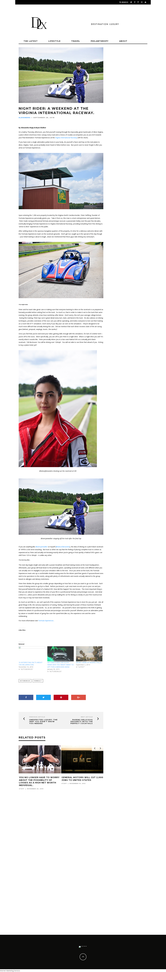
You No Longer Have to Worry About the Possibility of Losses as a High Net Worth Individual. (39, 781)
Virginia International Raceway (66, 138)
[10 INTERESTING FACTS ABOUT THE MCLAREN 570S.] (32, 653)
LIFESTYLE (54, 41)
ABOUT (123, 41)
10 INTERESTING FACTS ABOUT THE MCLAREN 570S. (30, 663)
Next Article (87, 717)
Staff (21, 789)
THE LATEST (31, 41)
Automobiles (25, 680)
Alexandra (24, 117)
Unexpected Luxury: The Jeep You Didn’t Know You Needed (43, 721)
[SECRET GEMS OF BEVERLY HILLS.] (89, 653)
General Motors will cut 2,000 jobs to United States (82, 778)
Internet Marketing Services (10, 971)
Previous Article (37, 717)
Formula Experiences (46, 621)
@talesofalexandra (63, 547)
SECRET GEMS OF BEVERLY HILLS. (88, 662)
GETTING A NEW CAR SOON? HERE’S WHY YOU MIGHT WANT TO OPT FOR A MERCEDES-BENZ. (60, 664)
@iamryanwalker (42, 547)
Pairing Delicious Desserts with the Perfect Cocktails (81, 721)
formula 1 (38, 680)
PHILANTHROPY (100, 41)
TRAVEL (75, 41)
